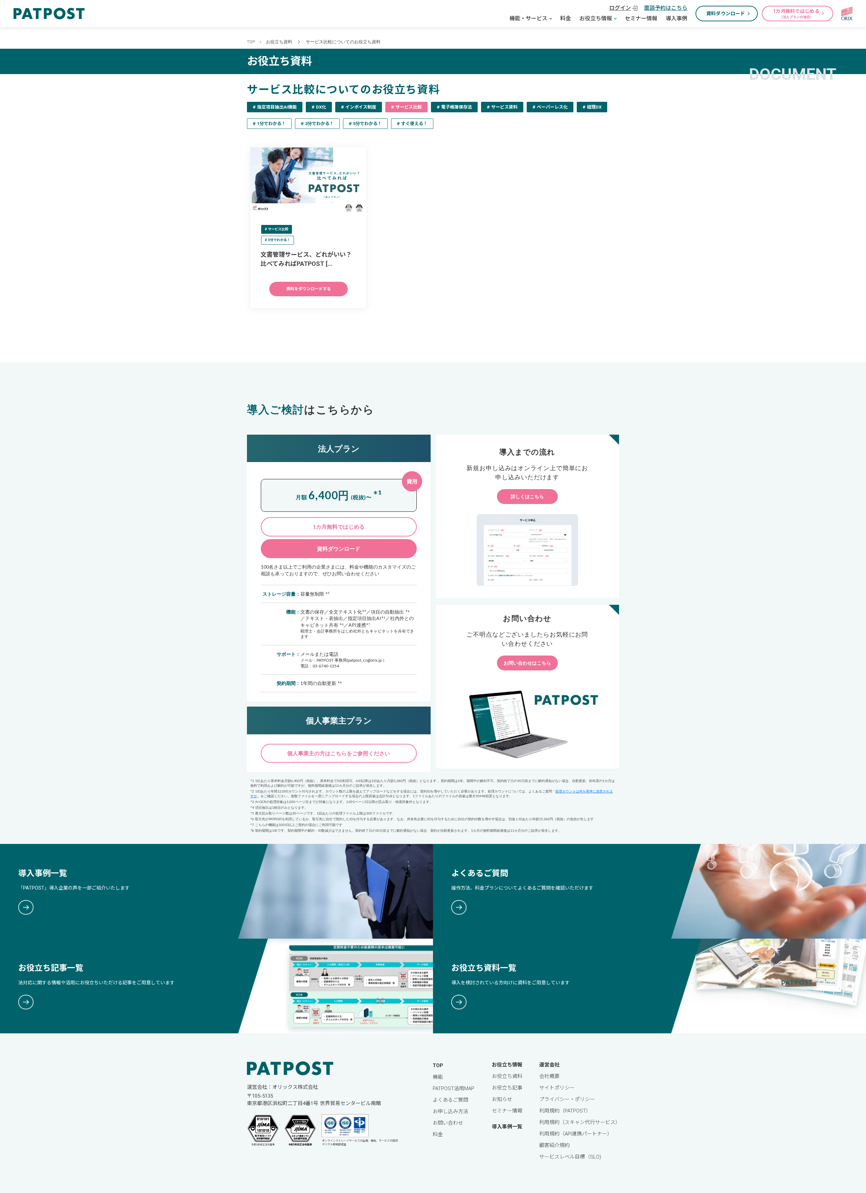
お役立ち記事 (507, 1088)
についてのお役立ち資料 (356, 41)
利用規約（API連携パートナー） (575, 1134)
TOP (251, 41)
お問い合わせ (448, 1123)
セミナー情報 (641, 18)
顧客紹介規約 (554, 1145)
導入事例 (676, 18)
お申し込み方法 (450, 1111)
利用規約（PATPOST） (565, 1111)
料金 (565, 18)
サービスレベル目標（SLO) (570, 1157)
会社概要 (549, 1076)
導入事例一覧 (507, 1127)
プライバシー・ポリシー (567, 1099)
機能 (438, 1077)
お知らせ (502, 1099)
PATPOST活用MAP (453, 1088)
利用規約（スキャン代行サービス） (579, 1122)
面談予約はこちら (665, 8)
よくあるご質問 (450, 1100)
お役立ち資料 (279, 41)
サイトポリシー (557, 1088)
